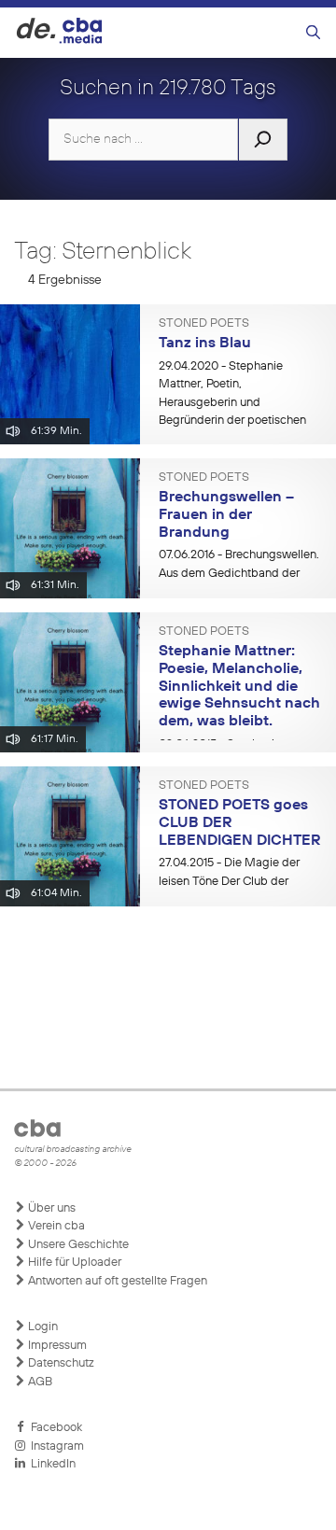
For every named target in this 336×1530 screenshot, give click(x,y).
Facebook (53, 1428)
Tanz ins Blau (205, 343)
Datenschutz (59, 1363)
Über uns (50, 1208)
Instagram (54, 1446)
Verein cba (55, 1226)
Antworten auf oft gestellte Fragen (116, 1281)
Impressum (56, 1346)
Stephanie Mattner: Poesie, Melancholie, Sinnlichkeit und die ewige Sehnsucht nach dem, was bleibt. (239, 686)
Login (41, 1327)
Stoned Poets (204, 324)
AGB (38, 1382)
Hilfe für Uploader (73, 1262)
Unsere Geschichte (77, 1245)
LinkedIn (50, 1464)
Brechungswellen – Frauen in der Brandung (226, 515)
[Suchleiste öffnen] (313, 33)
